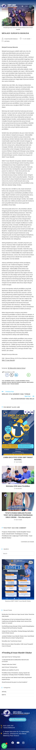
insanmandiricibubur (11, 39)
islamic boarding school (22, 380)
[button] (22, 6)
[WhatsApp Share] (28, 375)
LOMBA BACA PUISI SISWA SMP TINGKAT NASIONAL (18, 458)
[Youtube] (18, 742)
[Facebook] (12, 742)
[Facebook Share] (7, 375)
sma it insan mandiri (13, 384)
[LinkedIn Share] (16, 375)
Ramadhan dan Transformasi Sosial (11, 641)
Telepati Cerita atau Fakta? (9, 664)
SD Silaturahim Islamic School (16, 368)
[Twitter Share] (11, 375)
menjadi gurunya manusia (19, 382)
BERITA (4, 694)
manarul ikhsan (6, 382)
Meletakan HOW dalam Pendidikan (18, 486)
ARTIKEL (7, 41)
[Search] (33, 6)
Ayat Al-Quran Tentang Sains (9, 667)
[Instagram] (23, 742)
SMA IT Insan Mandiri (8, 360)
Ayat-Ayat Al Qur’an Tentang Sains (11, 657)
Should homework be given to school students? (14, 682)
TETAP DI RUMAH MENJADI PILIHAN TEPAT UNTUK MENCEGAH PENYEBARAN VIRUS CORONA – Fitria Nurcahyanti (18, 515)
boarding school (10, 380)
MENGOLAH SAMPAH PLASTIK (10, 670)
